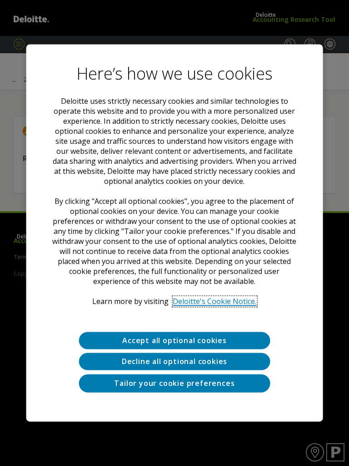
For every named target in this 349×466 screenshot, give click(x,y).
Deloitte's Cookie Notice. (214, 301)
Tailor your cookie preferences (174, 383)
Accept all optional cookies (174, 340)
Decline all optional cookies (174, 362)
